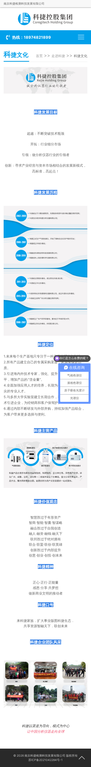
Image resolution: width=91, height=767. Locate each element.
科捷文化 (80, 56)
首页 (39, 56)
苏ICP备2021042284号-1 (45, 760)
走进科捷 (58, 56)
